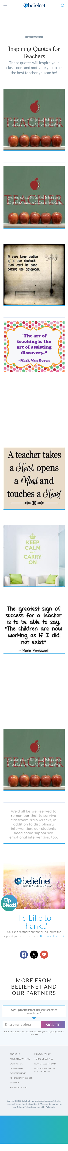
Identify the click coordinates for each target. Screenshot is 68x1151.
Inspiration (34, 37)
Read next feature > (52, 936)
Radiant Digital (19, 1087)
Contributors (18, 1073)
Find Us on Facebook (21, 1078)
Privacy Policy (42, 1054)
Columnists (16, 1068)
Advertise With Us (20, 1058)
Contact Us (16, 1063)
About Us (15, 1054)
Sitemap (14, 1082)
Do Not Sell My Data (45, 1063)
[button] (62, 5)
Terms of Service (43, 1058)
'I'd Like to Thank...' (34, 922)
